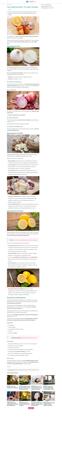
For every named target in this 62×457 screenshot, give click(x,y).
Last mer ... (31, 408)
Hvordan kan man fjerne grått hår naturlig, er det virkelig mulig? (37, 404)
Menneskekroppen (10, 401)
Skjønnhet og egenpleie (35, 401)
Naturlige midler (9, 4)
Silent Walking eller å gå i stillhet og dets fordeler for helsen (49, 404)
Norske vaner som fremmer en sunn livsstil (12, 387)
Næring (20, 401)
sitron (30, 41)
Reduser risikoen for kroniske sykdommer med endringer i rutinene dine (49, 388)
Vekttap (20, 385)
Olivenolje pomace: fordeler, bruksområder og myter (24, 404)
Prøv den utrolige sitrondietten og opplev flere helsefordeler (26, 240)
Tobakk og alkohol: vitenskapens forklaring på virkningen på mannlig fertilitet (12, 404)
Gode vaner (33, 385)
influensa (15, 316)
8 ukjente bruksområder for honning (29, 337)
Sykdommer (45, 385)
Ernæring (8, 385)
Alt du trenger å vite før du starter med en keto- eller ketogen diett (24, 388)
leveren (29, 257)
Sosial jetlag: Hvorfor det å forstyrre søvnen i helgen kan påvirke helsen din (36, 388)
